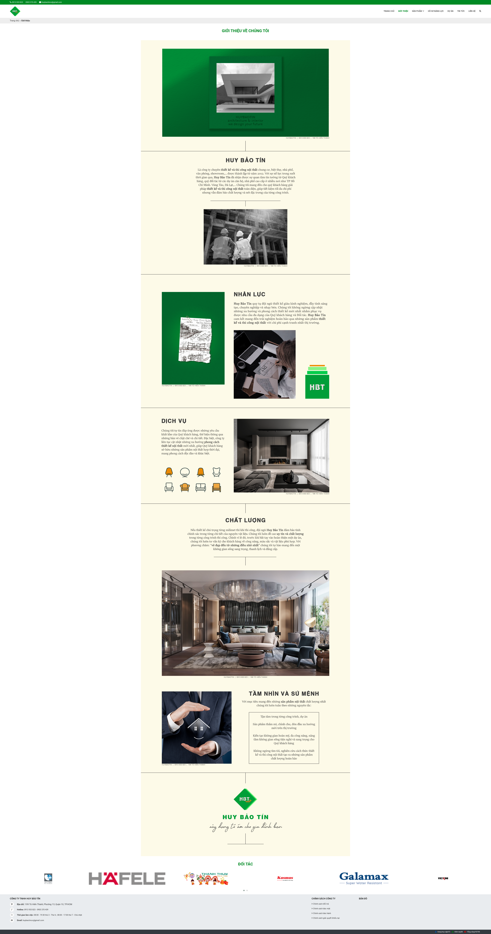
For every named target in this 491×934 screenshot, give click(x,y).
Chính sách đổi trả (321, 904)
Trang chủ (389, 11)
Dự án (450, 11)
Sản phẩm (417, 11)
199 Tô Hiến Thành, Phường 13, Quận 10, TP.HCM (44, 904)
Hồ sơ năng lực (436, 11)
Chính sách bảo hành (322, 913)
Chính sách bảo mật (321, 908)
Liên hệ (471, 11)
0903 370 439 (31, 2)
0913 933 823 (17, 2)
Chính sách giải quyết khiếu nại (326, 918)
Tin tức (461, 11)
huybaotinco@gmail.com (52, 2)
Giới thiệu (403, 11)
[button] (244, 890)
